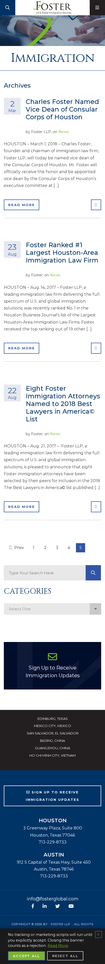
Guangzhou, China (52, 748)
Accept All (26, 956)
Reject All (65, 956)
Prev (18, 547)
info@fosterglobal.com (52, 899)
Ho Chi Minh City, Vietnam (52, 755)
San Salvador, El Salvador (52, 733)
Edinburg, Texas (52, 719)
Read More (21, 205)
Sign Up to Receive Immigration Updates (52, 672)
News (63, 131)
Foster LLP (60, 924)
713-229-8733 (53, 842)
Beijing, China (52, 741)
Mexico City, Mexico (52, 726)
